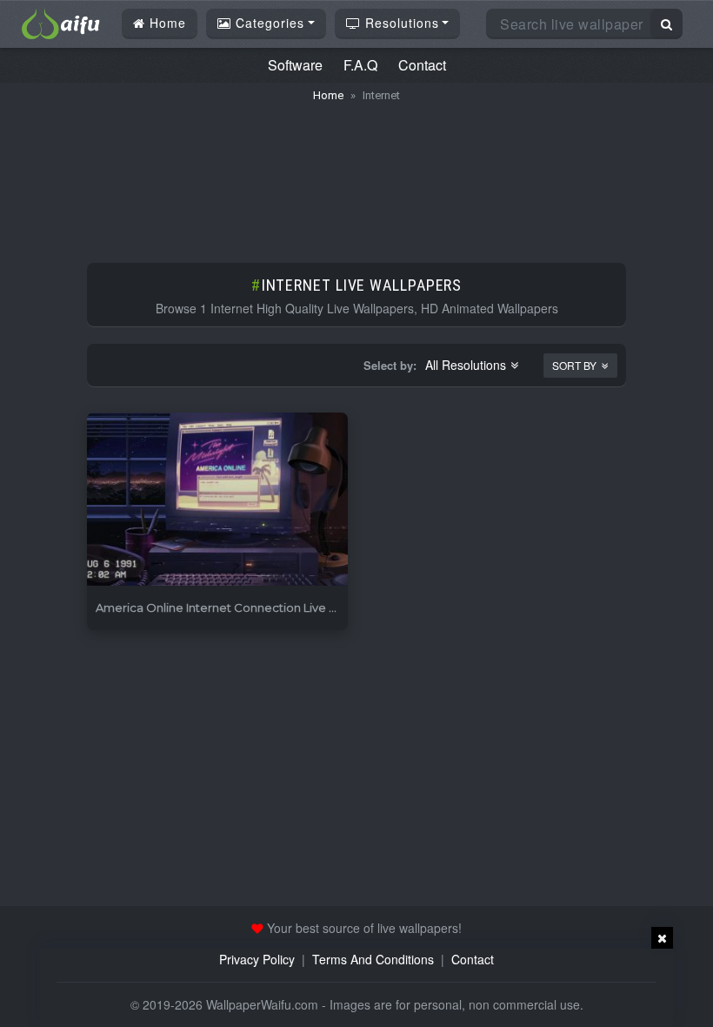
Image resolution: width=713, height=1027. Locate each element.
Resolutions (400, 22)
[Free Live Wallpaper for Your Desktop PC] (61, 21)
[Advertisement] (356, 174)
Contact (422, 65)
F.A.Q (360, 65)
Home (165, 22)
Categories (267, 22)
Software (295, 65)
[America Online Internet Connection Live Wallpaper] (217, 500)
